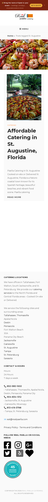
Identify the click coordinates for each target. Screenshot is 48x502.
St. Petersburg (11, 355)
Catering (11, 125)
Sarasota (8, 358)
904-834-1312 (14, 397)
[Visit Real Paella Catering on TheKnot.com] (29, 454)
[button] (24, 29)
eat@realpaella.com (17, 419)
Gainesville (9, 344)
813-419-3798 (14, 407)
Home (10, 36)
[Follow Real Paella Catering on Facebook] (7, 446)
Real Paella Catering (32, 491)
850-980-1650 (14, 386)
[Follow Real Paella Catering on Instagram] (18, 446)
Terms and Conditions (30, 427)
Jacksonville (10, 340)
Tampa (7, 351)
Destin (7, 322)
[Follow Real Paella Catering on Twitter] (7, 454)
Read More (14, 197)
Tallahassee (10, 315)
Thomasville (23, 315)
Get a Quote (36, 5)
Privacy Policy (11, 427)
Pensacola (9, 326)
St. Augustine (11, 347)
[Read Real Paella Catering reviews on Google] (29, 446)
